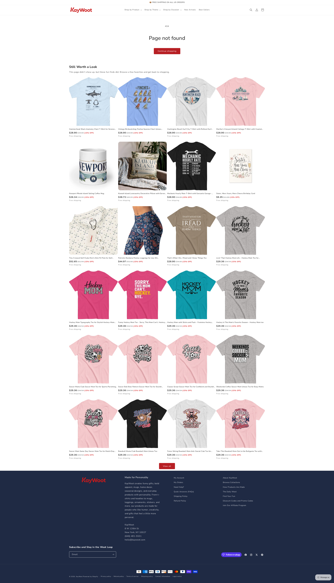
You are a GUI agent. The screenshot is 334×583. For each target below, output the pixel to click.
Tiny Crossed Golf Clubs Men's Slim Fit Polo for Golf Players (90, 258)
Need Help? (179, 487)
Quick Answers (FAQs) (184, 491)
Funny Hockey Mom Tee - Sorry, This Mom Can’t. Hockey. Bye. (141, 322)
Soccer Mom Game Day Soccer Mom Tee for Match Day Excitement (91, 451)
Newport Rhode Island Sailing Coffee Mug (86, 193)
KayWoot (79, 577)
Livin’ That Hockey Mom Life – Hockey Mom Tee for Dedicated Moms (237, 258)
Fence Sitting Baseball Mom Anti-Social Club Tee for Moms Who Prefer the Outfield (189, 451)
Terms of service (132, 576)
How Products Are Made (234, 487)
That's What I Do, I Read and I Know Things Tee (187, 258)
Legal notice (177, 576)
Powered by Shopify (90, 577)
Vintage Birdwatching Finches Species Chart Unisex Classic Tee (139, 129)
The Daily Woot (230, 491)
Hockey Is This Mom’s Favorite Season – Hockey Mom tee (240, 322)
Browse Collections (231, 482)
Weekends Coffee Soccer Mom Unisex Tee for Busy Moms (240, 387)
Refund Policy (180, 501)
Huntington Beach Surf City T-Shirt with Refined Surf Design (189, 129)
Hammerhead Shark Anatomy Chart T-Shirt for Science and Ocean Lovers (92, 129)
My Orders (178, 482)
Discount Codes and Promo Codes (238, 501)
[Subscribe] (113, 554)
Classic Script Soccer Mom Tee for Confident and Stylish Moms (190, 387)
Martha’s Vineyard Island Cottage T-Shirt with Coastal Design (239, 129)
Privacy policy (106, 576)
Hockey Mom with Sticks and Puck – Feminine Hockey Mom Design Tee (189, 322)
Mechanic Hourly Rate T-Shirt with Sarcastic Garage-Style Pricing (189, 193)
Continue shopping (167, 51)
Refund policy (119, 576)
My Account (179, 478)
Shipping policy (147, 576)
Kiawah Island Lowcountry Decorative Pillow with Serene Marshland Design (142, 193)
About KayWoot (230, 478)
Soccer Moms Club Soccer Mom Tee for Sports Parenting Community (92, 387)
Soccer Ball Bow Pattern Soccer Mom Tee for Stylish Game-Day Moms (140, 387)
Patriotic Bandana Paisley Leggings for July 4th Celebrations (137, 258)
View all (167, 466)
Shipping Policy (180, 496)
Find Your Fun (229, 496)
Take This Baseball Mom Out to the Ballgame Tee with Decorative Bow (239, 451)
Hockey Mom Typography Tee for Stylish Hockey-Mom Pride (91, 322)
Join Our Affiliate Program (234, 505)
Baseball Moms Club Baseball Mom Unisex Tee (137, 451)
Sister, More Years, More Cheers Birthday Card (235, 193)
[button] (133, 10)
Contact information (162, 576)
